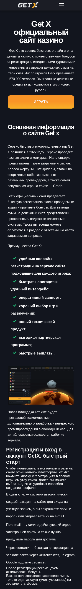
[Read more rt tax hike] (35, 5)
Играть (41, 102)
